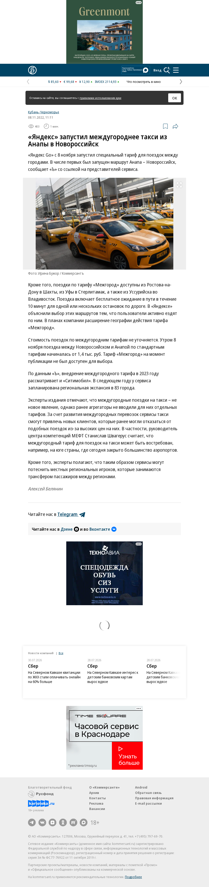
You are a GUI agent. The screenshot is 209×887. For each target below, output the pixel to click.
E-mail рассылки (148, 803)
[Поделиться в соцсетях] (175, 126)
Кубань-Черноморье (43, 112)
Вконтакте (99, 529)
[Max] (83, 822)
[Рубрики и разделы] (176, 70)
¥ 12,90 (84, 81)
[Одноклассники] (63, 822)
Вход (157, 70)
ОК (174, 97)
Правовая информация (154, 798)
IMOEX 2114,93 (105, 81)
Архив (94, 792)
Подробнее (133, 877)
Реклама (96, 803)
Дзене (67, 529)
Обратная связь (148, 792)
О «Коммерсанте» (104, 787)
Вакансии (97, 808)
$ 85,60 (53, 81)
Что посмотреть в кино (144, 81)
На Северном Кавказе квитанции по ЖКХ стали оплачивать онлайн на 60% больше (54, 677)
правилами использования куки (100, 98)
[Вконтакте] (42, 822)
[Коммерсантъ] (32, 70)
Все (61, 653)
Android (141, 787)
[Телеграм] (32, 822)
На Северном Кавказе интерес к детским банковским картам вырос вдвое (112, 677)
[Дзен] (52, 822)
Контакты (97, 798)
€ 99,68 (69, 81)
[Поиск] (167, 70)
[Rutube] (73, 822)
